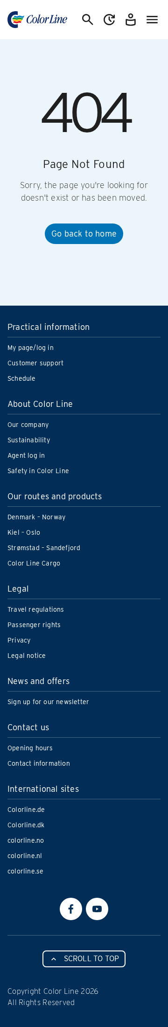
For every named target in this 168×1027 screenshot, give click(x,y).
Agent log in (26, 455)
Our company (28, 424)
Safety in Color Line (38, 471)
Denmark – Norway (36, 517)
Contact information (38, 763)
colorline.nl (24, 855)
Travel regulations (35, 609)
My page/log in (30, 347)
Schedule (21, 378)
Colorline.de (26, 809)
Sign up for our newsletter (48, 702)
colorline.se (25, 871)
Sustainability (28, 440)
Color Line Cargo (33, 563)
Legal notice (26, 655)
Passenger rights (34, 625)
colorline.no (25, 840)
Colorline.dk (25, 825)
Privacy (18, 640)
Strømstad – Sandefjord (43, 548)
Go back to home (84, 233)
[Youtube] (97, 909)
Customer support (35, 363)
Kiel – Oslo (23, 532)
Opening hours (30, 748)
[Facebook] (71, 909)
